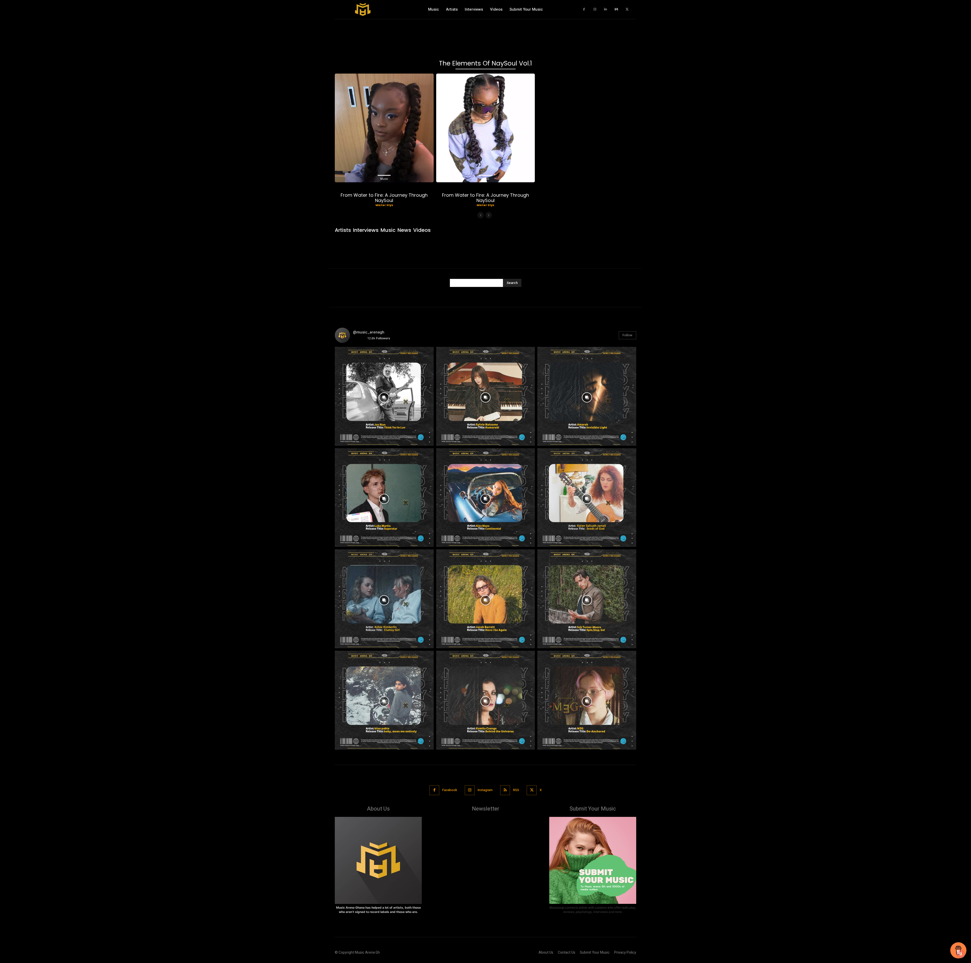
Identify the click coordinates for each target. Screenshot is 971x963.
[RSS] (505, 790)
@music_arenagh (368, 332)
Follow (627, 335)
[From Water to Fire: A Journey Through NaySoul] (384, 128)
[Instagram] (595, 9)
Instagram (485, 790)
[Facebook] (584, 9)
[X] (627, 9)
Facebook (449, 790)
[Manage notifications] (961, 954)
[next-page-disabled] (489, 215)
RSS (516, 790)
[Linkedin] (606, 9)
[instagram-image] (384, 396)
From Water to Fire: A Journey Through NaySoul (384, 198)
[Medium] (616, 9)
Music (384, 179)
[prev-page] (480, 215)
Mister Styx (384, 205)
